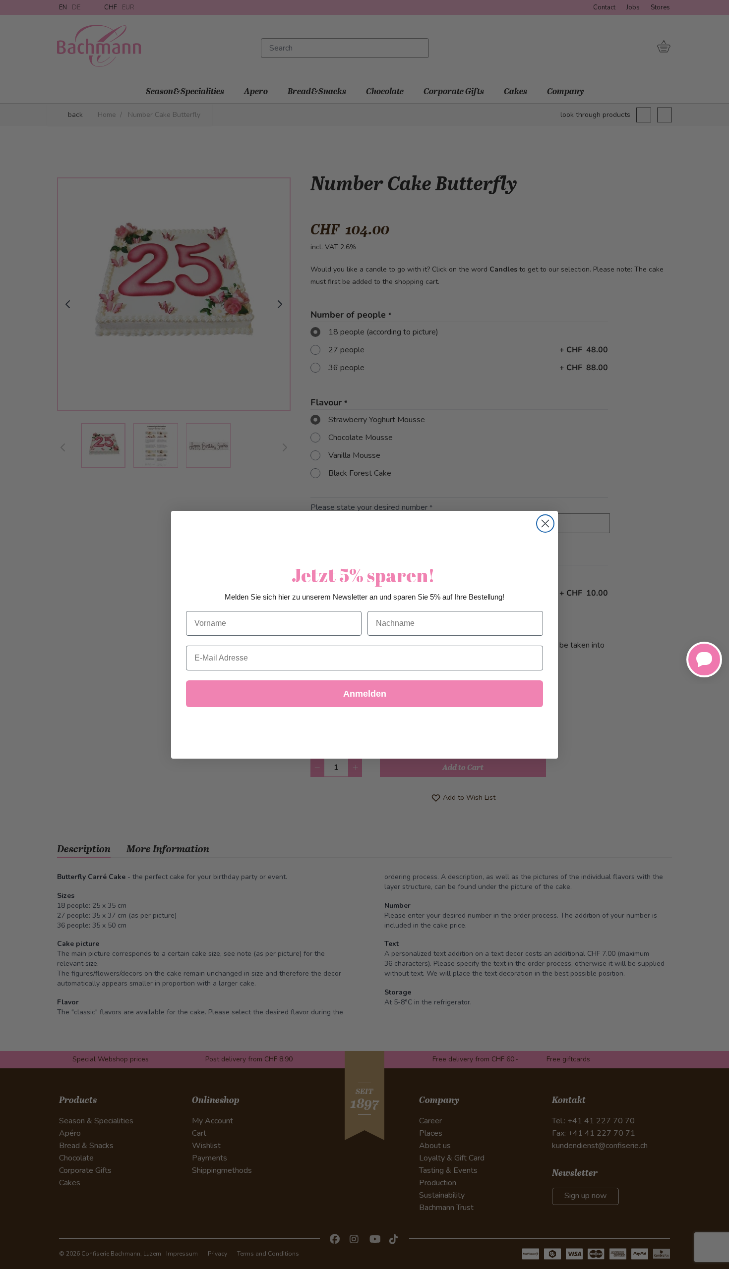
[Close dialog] (545, 523)
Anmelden (364, 694)
